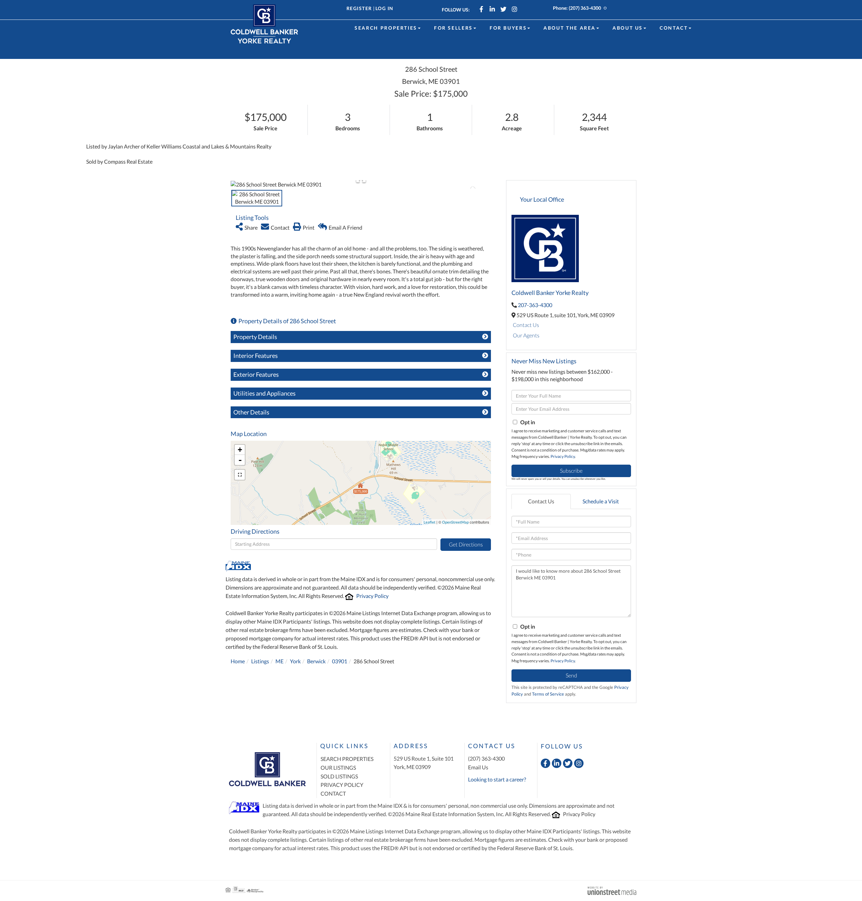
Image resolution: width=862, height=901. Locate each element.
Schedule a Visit (601, 501)
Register (359, 8)
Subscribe (571, 470)
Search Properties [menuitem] (386, 28)
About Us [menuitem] (627, 28)
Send (571, 675)
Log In (384, 8)
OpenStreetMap (455, 522)
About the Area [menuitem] (569, 28)
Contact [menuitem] (674, 28)
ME (279, 661)
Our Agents (526, 335)
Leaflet (429, 522)
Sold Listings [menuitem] (339, 776)
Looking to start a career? (497, 779)
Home (238, 661)
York (295, 661)
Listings (260, 661)
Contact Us (526, 325)
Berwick (316, 661)
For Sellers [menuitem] (453, 28)
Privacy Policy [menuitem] (342, 784)
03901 (339, 661)
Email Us (478, 767)
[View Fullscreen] (240, 475)
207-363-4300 (535, 305)
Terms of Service (548, 694)
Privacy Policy (372, 596)
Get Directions (466, 544)
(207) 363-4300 (585, 8)
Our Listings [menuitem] (338, 767)
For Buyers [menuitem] (508, 28)
